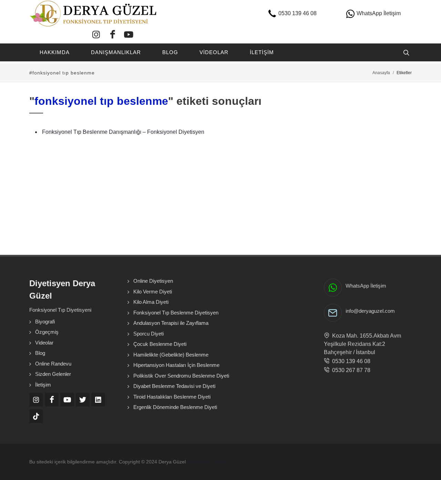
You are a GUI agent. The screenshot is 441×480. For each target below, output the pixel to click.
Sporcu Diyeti (148, 334)
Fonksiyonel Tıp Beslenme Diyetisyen (175, 313)
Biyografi (45, 321)
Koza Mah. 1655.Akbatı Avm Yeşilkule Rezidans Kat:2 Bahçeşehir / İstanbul (362, 344)
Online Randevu (53, 364)
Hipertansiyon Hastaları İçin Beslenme (176, 365)
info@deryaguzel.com (370, 311)
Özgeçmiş (47, 332)
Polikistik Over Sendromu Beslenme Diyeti (181, 376)
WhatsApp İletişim (366, 286)
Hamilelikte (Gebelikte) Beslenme (170, 355)
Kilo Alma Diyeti (150, 302)
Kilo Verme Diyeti (152, 291)
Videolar (44, 343)
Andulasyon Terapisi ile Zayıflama (170, 323)
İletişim (43, 385)
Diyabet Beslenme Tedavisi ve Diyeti (174, 386)
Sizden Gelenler (53, 374)
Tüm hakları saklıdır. (208, 461)
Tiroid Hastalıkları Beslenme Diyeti (172, 397)
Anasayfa (381, 72)
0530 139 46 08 (349, 361)
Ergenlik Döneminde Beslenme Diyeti (175, 407)
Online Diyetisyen (153, 281)
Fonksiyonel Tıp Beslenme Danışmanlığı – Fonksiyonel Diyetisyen (123, 132)
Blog (40, 353)
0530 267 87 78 (349, 370)
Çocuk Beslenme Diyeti (159, 344)
